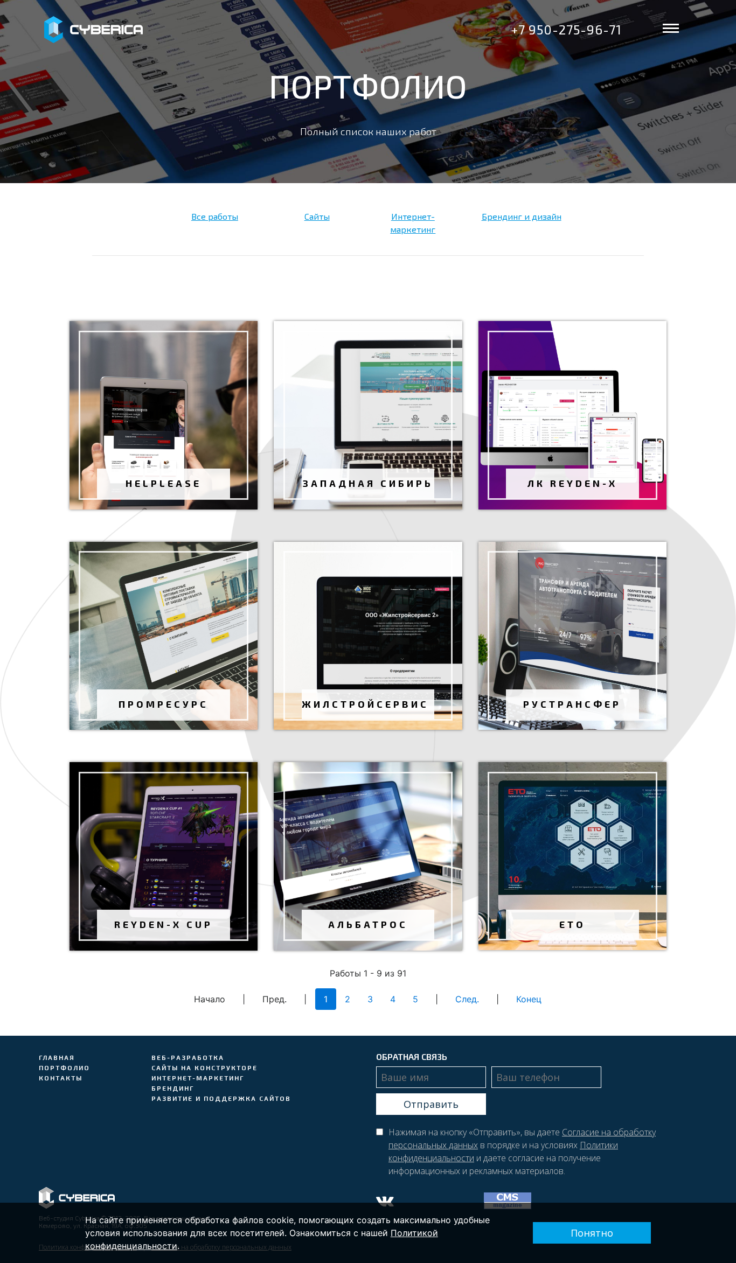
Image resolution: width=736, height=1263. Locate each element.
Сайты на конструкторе (204, 1067)
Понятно (592, 1232)
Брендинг (172, 1088)
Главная (57, 1057)
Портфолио (64, 1067)
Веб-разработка (187, 1057)
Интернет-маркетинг (197, 1077)
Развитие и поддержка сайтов (221, 1098)
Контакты (60, 1077)
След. (467, 999)
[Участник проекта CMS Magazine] (510, 1200)
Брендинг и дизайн (521, 216)
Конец (528, 999)
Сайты (317, 216)
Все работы (214, 216)
